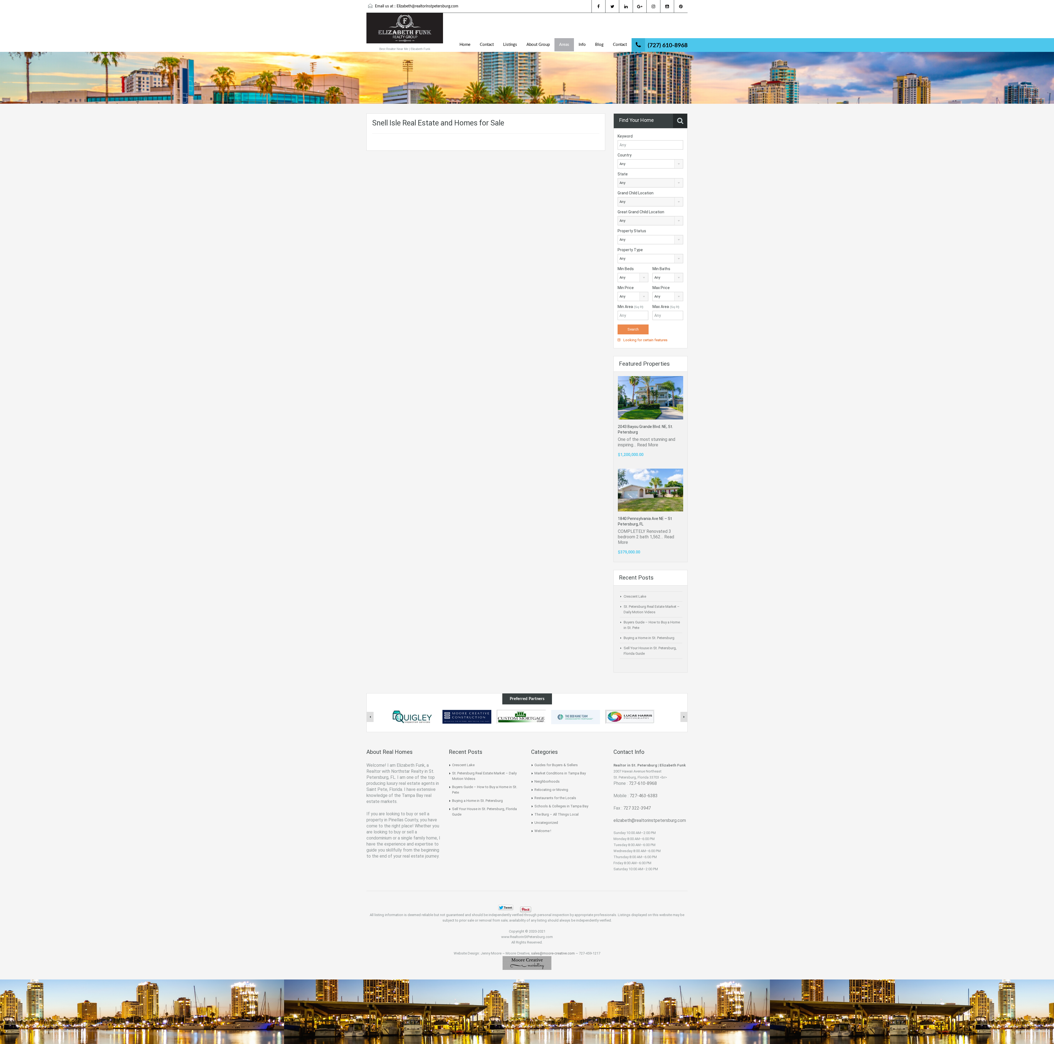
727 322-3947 (637, 808)
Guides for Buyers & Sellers (556, 765)
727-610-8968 (643, 783)
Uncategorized (546, 823)
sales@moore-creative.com (553, 953)
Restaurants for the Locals (555, 798)
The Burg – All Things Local (556, 814)
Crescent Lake (635, 596)
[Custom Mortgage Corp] (521, 716)
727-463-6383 (644, 795)
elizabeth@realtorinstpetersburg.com (649, 820)
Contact (487, 45)
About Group (538, 45)
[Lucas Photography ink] (630, 716)
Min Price (626, 288)
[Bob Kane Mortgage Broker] (575, 717)
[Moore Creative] (527, 963)
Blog (599, 45)
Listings (510, 45)
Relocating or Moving (551, 790)
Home (464, 45)
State (623, 174)
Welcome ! (542, 831)
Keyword (625, 136)
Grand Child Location (636, 193)
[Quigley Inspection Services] (412, 717)
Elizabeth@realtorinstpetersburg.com (427, 6)
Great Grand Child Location (641, 212)
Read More (647, 444)
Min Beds (626, 269)
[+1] (543, 907)
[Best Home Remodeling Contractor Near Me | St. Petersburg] (466, 716)
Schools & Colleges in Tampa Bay (561, 806)
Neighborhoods (547, 781)
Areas (564, 45)
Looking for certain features (645, 340)
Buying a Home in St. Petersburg (649, 638)
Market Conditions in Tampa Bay (560, 773)
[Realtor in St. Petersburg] (404, 31)
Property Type (630, 250)
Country (625, 155)
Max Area (665, 306)
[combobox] (650, 164)
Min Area (630, 306)
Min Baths (661, 269)
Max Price (661, 288)
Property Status (632, 231)
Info (582, 45)
